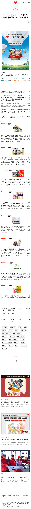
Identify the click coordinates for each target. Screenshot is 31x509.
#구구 (25, 327)
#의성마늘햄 (24, 345)
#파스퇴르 (4, 348)
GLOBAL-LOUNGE (15, 9)
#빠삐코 (16, 342)
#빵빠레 (23, 342)
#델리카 (4, 330)
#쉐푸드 (4, 345)
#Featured (13, 327)
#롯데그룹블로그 (17, 333)
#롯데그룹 (23, 330)
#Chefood (4, 327)
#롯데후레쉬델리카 (13, 339)
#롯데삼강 (4, 336)
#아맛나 (11, 345)
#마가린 (22, 339)
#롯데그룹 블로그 (6, 333)
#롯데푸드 (12, 336)
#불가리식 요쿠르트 (7, 342)
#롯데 (16, 330)
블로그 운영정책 (16, 495)
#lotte (19, 327)
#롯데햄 (4, 339)
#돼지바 (11, 330)
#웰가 (16, 345)
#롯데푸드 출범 (21, 336)
